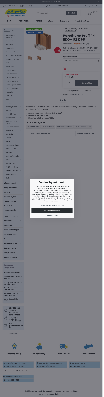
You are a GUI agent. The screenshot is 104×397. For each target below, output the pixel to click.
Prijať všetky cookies (52, 211)
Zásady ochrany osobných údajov (52, 205)
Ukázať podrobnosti (52, 215)
